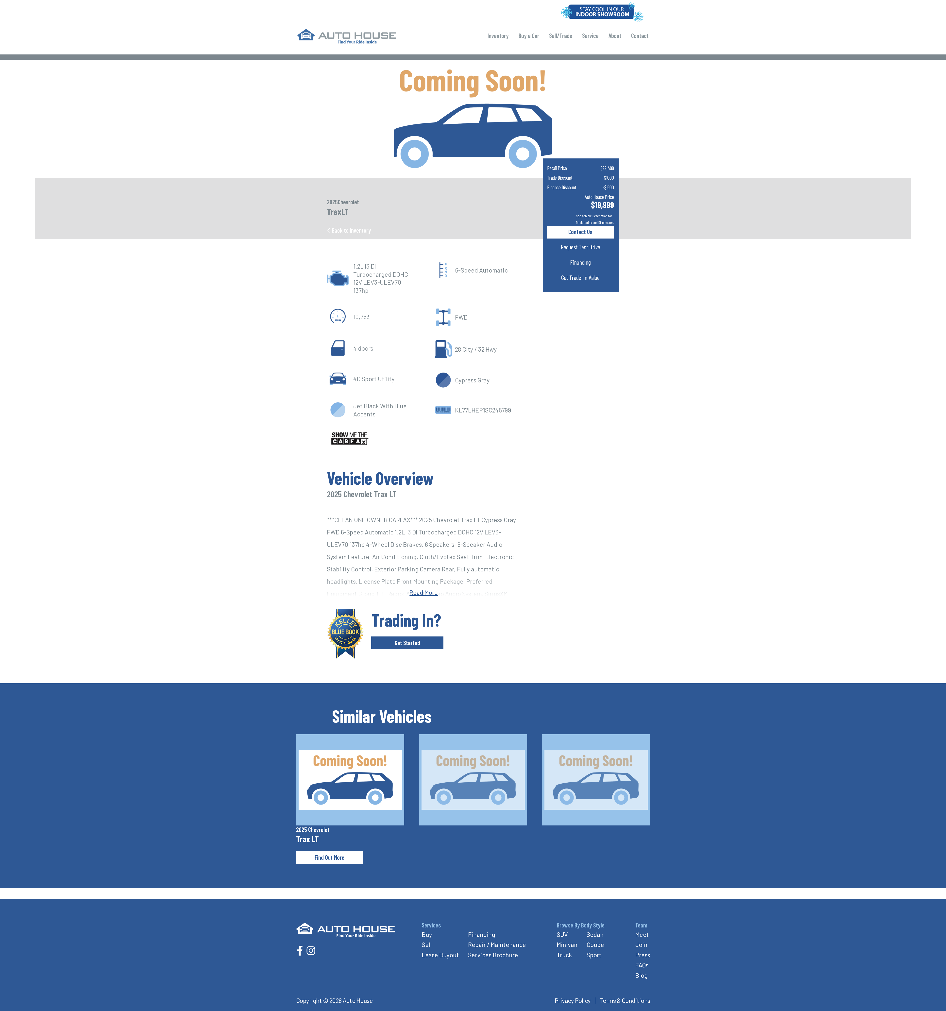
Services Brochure (493, 955)
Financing (580, 262)
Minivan (567, 944)
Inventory (498, 35)
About (614, 35)
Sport (594, 955)
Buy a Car (529, 35)
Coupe (595, 944)
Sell (427, 944)
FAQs (641, 965)
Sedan (595, 934)
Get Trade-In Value (580, 277)
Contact (640, 35)
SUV (562, 934)
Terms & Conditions (625, 1000)
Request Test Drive (580, 247)
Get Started (407, 642)
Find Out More (329, 857)
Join (641, 944)
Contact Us (580, 231)
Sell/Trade (560, 35)
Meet (642, 934)
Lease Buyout (440, 955)
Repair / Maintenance (497, 944)
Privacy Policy (573, 1000)
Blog (641, 975)
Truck (564, 955)
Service (590, 35)
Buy (427, 934)
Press (642, 955)
